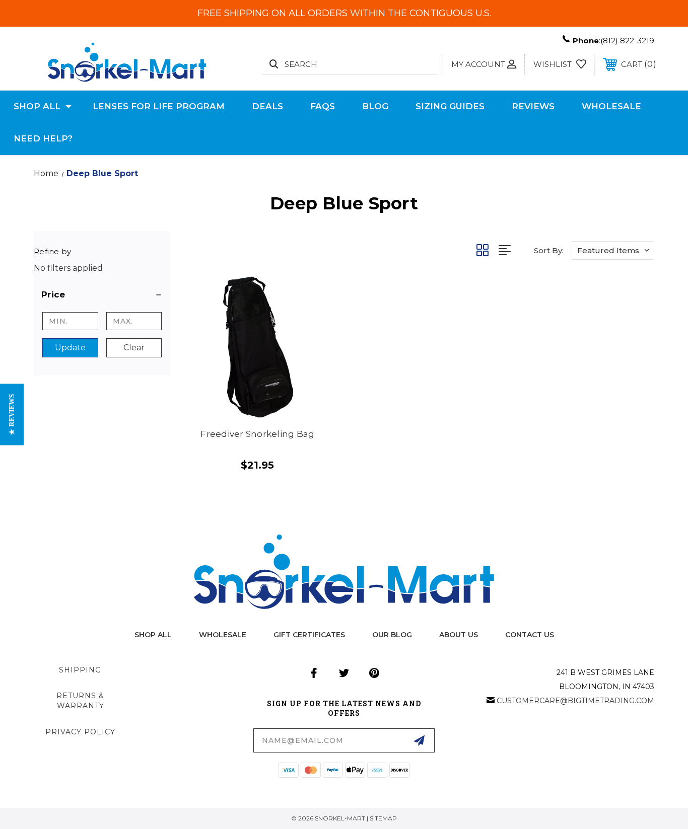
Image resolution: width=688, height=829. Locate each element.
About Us (458, 634)
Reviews (533, 106)
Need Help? (43, 138)
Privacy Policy (80, 731)
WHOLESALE (222, 634)
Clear (134, 347)
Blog (375, 106)
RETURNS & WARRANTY (80, 700)
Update (70, 347)
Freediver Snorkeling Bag (257, 434)
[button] (102, 294)
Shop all (37, 106)
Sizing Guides (450, 106)
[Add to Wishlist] (313, 318)
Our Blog (392, 634)
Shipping (80, 669)
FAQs (322, 106)
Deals (267, 106)
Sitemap (383, 818)
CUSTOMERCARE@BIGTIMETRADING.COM (575, 700)
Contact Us (529, 634)
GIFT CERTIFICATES (309, 634)
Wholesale (611, 106)
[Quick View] (313, 292)
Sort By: (549, 250)
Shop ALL (153, 634)
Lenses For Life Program (159, 106)
